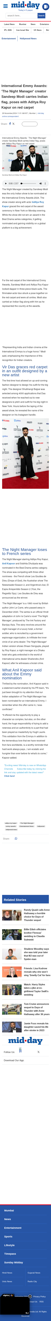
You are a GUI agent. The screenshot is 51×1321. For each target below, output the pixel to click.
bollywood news (11, 829)
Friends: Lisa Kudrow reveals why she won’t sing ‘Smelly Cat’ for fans (37, 971)
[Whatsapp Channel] (22, 129)
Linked (18, 124)
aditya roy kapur (10, 823)
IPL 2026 (8, 30)
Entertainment (9, 38)
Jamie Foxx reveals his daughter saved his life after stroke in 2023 (36, 1027)
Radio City (32, 1281)
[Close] (30, 1296)
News (33, 24)
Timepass (10, 1253)
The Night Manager (27, 823)
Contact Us (32, 1301)
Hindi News (7, 1273)
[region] (25, 62)
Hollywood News (28, 38)
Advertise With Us (23, 1296)
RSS (41, 1301)
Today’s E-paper (25, 10)
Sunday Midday (13, 1262)
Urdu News (7, 1281)
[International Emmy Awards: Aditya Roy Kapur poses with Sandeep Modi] (15, 1306)
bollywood (41, 826)
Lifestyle (9, 1245)
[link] (7, 1295)
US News (38, 30)
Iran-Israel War (22, 30)
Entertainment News (27, 826)
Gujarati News (34, 1273)
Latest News (9, 24)
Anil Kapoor (9, 563)
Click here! (9, 775)
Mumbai (22, 24)
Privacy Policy (39, 1296)
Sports (8, 1236)
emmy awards (11, 826)
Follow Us (32, 124)
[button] (7, 6)
